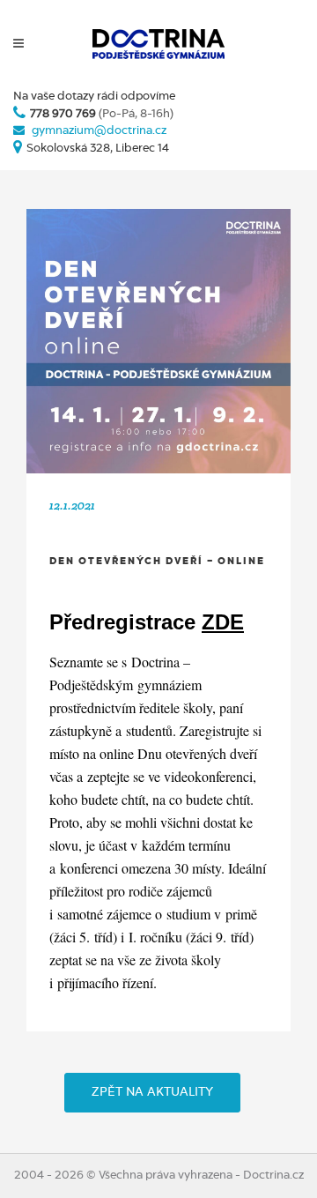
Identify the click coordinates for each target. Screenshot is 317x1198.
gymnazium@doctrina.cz (99, 131)
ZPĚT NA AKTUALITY (152, 1092)
